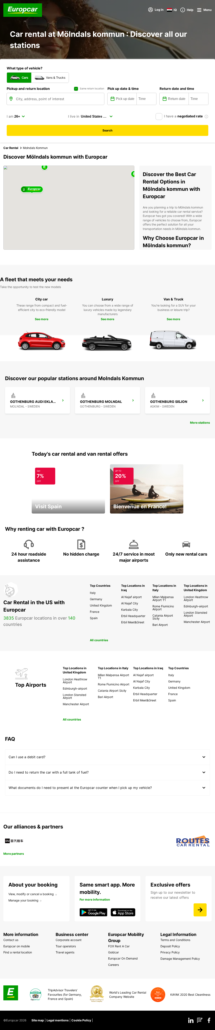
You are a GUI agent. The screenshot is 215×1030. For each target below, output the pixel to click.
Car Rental (10, 148)
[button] (44, 167)
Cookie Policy (81, 1020)
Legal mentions (58, 1020)
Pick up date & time (123, 88)
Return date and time (177, 88)
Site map (37, 1020)
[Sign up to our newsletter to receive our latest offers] (200, 909)
